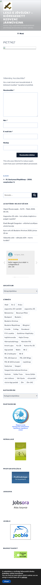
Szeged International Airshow (15, 370)
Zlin (22, 382)
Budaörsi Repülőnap (12, 325)
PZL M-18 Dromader (12, 362)
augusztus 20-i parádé (13, 309)
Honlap (6, 143)
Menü (22, 33)
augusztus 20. (29, 309)
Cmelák (7, 329)
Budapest (8, 317)
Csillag (15, 329)
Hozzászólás (8, 90)
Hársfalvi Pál (26, 342)
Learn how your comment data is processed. (20, 164)
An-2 (13, 305)
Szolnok (7, 374)
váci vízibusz (9, 378)
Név (5, 120)
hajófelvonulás (10, 337)
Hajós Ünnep (24, 337)
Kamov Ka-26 (29, 346)
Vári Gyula (21, 378)
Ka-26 (18, 346)
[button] (36, 263)
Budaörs (18, 317)
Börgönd (26, 325)
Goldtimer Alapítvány (25, 333)
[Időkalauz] (20, 451)
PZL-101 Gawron (10, 358)
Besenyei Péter (22, 313)
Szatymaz (8, 366)
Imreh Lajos (9, 346)
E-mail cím (8, 132)
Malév (18, 350)
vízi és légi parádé (11, 382)
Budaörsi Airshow (11, 321)
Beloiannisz (8, 313)
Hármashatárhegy (11, 342)
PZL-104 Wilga (25, 358)
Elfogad (6, 581)
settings (24, 577)
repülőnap (27, 362)
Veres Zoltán (30, 374)
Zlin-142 (30, 382)
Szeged (18, 366)
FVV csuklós (9, 333)
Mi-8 (21, 354)
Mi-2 (25, 350)
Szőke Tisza (18, 374)
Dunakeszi (25, 329)
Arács (20, 305)
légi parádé (8, 350)
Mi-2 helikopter (10, 354)
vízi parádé (31, 378)
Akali (6, 305)
